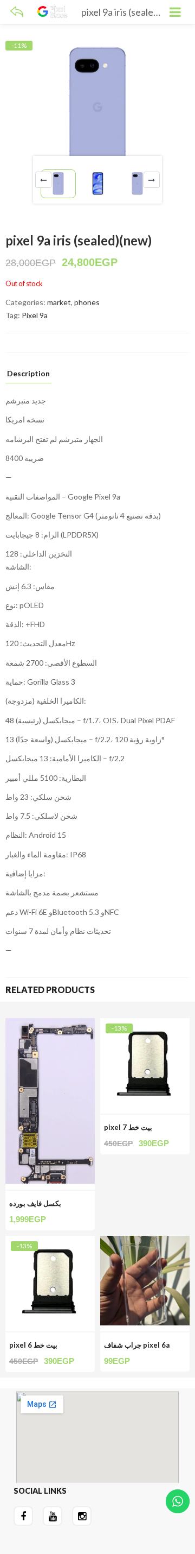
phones (87, 302)
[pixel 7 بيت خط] (145, 1024)
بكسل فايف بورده (35, 1203)
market (59, 302)
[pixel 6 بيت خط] (50, 1242)
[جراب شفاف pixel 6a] (145, 1242)
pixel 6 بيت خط (33, 1345)
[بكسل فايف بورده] (50, 1024)
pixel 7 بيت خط (128, 1127)
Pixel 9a (35, 315)
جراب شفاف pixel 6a (137, 1345)
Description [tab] (28, 374)
